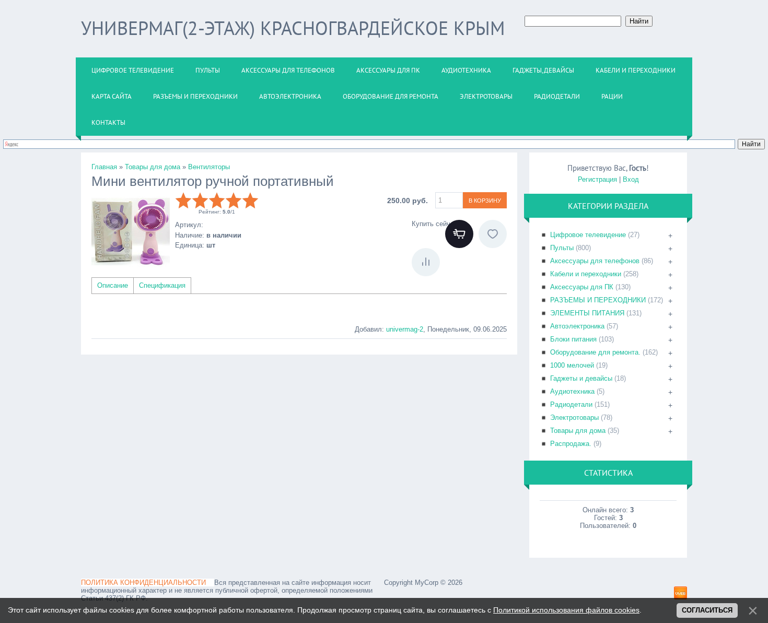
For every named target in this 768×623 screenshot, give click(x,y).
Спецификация (162, 285)
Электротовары (574, 417)
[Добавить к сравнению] (426, 262)
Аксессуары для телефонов (594, 261)
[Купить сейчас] (459, 234)
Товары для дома (578, 430)
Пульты (562, 248)
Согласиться (707, 610)
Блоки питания (573, 339)
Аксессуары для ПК (581, 287)
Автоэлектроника (577, 326)
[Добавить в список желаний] (493, 234)
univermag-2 (404, 329)
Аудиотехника (572, 391)
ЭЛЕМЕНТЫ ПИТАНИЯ (587, 313)
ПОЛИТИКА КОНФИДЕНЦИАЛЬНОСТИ (143, 582)
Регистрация (597, 179)
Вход (631, 179)
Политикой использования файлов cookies (566, 610)
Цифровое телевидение (588, 235)
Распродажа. (570, 444)
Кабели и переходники (585, 274)
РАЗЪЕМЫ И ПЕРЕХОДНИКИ (598, 300)
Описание (112, 285)
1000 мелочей (572, 365)
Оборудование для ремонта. (595, 352)
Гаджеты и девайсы (581, 378)
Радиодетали (571, 404)
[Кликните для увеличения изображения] (130, 231)
